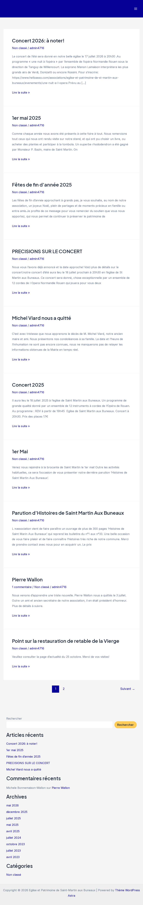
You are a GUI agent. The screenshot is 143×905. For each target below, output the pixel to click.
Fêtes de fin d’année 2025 (42, 185)
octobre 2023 (15, 844)
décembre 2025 (16, 812)
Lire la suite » (21, 93)
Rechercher (14, 718)
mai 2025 (12, 824)
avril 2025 (13, 831)
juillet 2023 (13, 850)
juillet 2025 (13, 818)
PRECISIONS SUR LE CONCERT (47, 251)
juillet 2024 (13, 837)
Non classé (19, 48)
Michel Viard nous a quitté (41, 318)
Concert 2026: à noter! (38, 40)
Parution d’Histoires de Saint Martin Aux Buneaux (68, 513)
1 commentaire (22, 587)
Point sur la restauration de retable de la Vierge (65, 641)
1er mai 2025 (26, 118)
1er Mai (20, 451)
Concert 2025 (28, 385)
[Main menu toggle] (136, 9)
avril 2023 (13, 857)
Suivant (127, 689)
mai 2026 (12, 805)
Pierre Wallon (27, 579)
